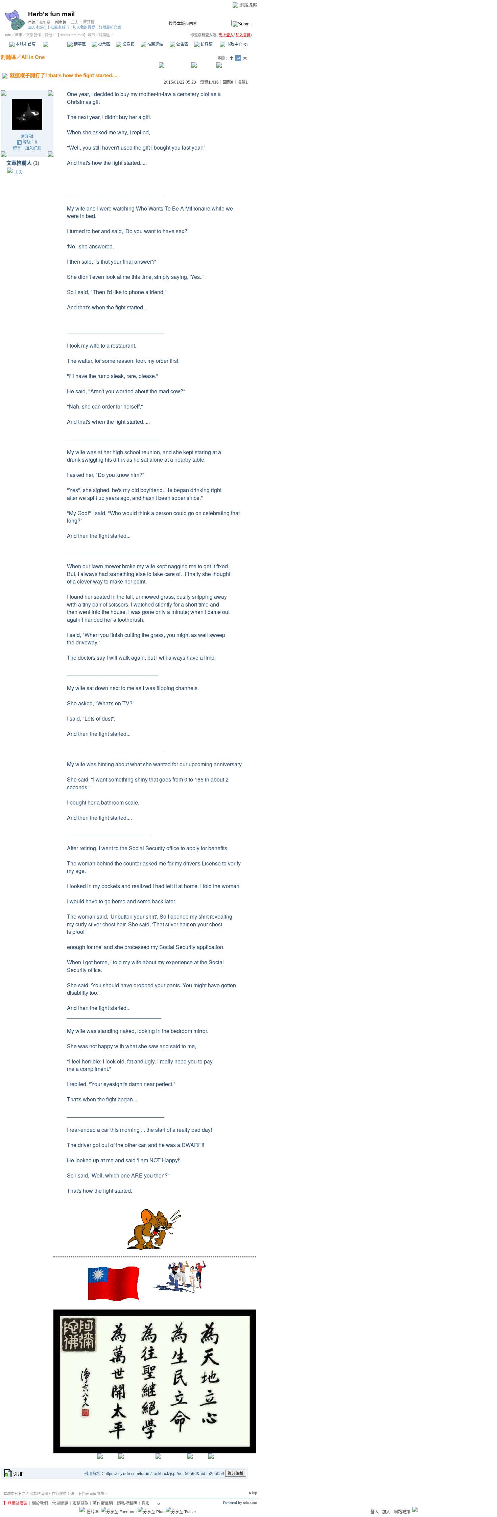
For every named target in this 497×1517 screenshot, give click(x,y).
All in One (33, 57)
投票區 (103, 44)
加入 (386, 1512)
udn (8, 35)
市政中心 (236, 44)
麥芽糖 (88, 22)
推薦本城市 (59, 27)
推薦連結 (154, 44)
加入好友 (33, 148)
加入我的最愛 (84, 27)
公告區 (181, 44)
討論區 (55, 44)
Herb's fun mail (51, 14)
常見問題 (60, 1503)
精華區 (79, 44)
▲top (252, 1492)
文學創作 (33, 35)
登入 (375, 1512)
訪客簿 (206, 44)
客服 (145, 1503)
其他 (48, 35)
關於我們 (40, 1503)
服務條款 (80, 1503)
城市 (18, 35)
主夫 (74, 22)
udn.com (250, 1502)
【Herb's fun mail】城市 (75, 35)
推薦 (242, 82)
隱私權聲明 (127, 1503)
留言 (17, 148)
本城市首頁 (25, 44)
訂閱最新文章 (110, 27)
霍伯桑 (44, 22)
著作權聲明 (103, 1503)
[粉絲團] (82, 1509)
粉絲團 (93, 1512)
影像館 (128, 44)
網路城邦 (248, 4)
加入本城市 (37, 27)
